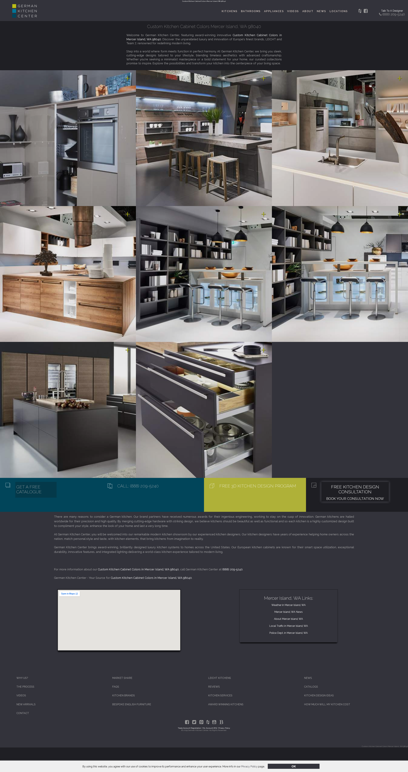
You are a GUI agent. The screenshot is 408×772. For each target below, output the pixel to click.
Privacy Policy (249, 766)
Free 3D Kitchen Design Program (257, 485)
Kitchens (229, 11)
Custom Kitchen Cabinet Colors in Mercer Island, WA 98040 (138, 569)
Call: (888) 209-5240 (138, 485)
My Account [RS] (210, 728)
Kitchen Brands (123, 695)
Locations (339, 11)
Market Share (122, 677)
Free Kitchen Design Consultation (355, 489)
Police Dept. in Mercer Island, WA (288, 632)
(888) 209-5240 (232, 569)
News (321, 11)
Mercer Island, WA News (288, 611)
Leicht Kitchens (219, 677)
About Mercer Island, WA (288, 618)
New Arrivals (26, 704)
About (307, 11)
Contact (22, 713)
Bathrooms (251, 11)
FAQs (115, 686)
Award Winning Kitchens (225, 704)
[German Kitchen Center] (24, 16)
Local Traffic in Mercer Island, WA (288, 625)
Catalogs (311, 686)
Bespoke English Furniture (131, 704)
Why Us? (22, 677)
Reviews (214, 686)
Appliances (274, 11)
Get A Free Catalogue (29, 489)
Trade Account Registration (189, 728)
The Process (25, 686)
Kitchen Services (220, 695)
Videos (293, 11)
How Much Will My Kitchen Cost (327, 704)
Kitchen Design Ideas (319, 695)
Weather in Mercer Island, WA (288, 605)
